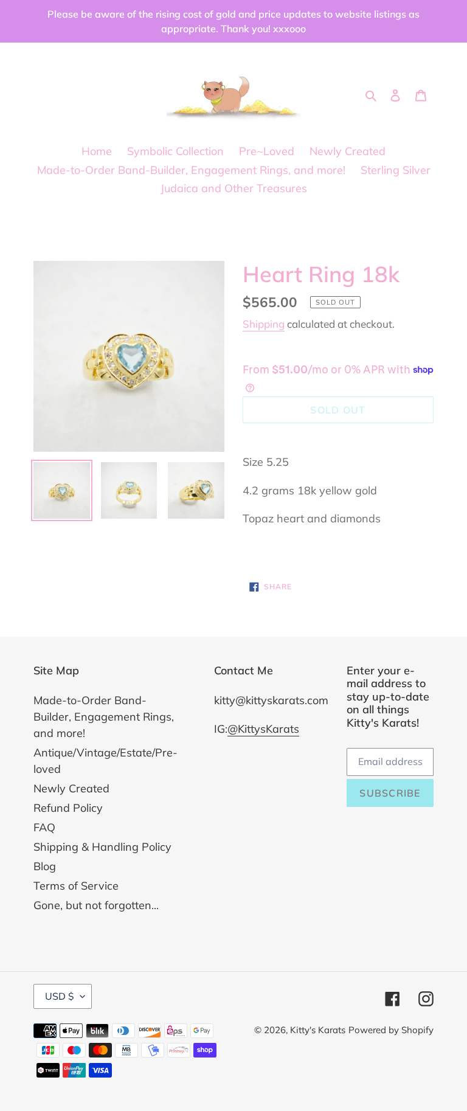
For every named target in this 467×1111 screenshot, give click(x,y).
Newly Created (71, 788)
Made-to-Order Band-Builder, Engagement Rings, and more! (103, 716)
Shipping (264, 323)
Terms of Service (76, 886)
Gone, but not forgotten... (96, 905)
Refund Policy (68, 808)
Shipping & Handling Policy (102, 847)
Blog (44, 866)
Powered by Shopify (391, 1030)
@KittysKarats (263, 729)
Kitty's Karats (317, 1030)
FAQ (44, 827)
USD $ (59, 996)
